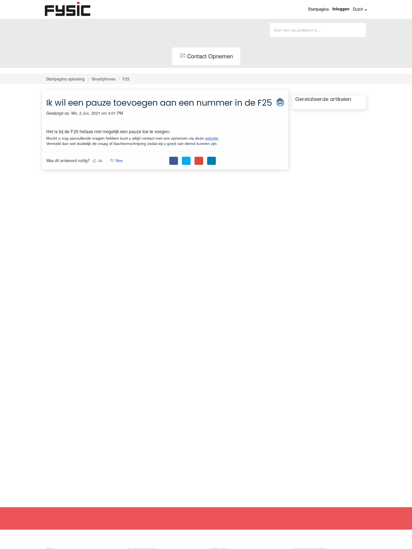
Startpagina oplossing (66, 79)
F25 (125, 79)
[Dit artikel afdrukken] (280, 101)
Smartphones (103, 79)
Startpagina (318, 9)
